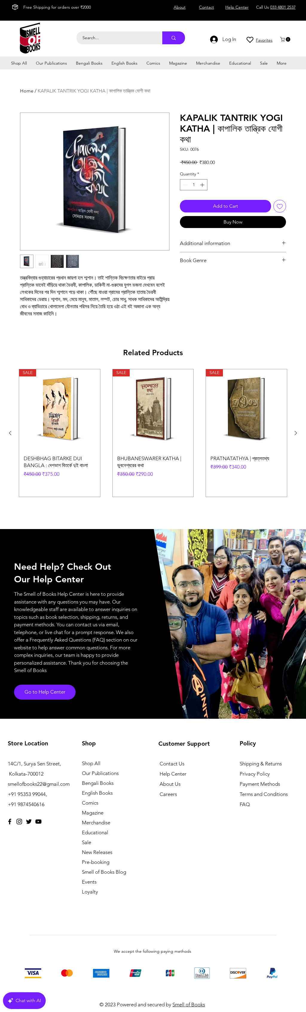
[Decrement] (184, 185)
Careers (168, 794)
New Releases (97, 852)
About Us (170, 784)
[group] (153, 433)
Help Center (173, 774)
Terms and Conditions (264, 794)
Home (26, 91)
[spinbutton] (193, 185)
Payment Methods (260, 784)
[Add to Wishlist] (279, 206)
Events (89, 882)
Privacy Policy (255, 774)
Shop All (91, 763)
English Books (97, 793)
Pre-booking (95, 862)
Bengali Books (98, 783)
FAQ (245, 804)
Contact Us (172, 764)
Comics (90, 803)
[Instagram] (19, 821)
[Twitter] (29, 821)
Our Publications (100, 773)
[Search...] (173, 37)
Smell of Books (188, 1005)
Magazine (92, 813)
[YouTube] (38, 821)
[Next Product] (295, 433)
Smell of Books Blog (104, 872)
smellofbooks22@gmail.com (39, 784)
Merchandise (96, 823)
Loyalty (90, 892)
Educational (95, 832)
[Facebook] (9, 821)
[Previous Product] (10, 433)
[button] (285, 39)
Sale (86, 842)
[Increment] (202, 185)
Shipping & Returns (261, 764)
